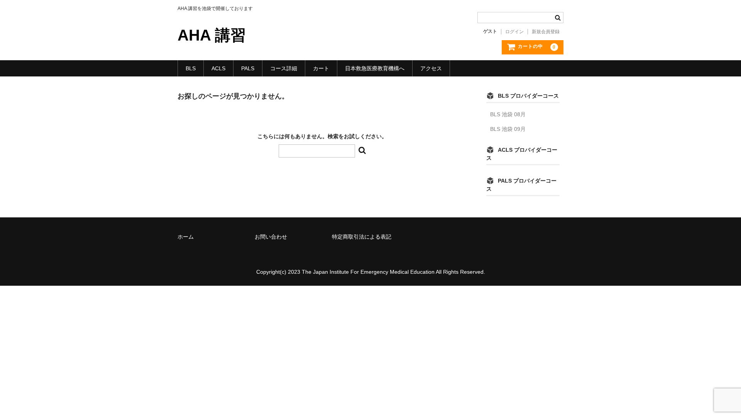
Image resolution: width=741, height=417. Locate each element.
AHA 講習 (212, 35)
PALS (247, 68)
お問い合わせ (271, 237)
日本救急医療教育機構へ (374, 68)
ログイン (514, 31)
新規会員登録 (546, 31)
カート (321, 68)
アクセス (431, 68)
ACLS (218, 68)
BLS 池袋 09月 (508, 129)
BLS (191, 68)
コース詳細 (283, 68)
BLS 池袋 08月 (508, 114)
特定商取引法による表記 (361, 237)
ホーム (186, 237)
